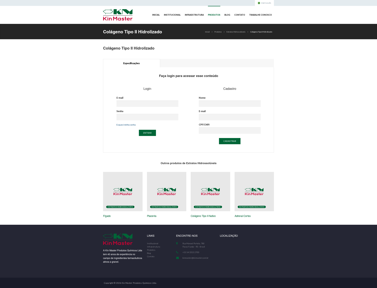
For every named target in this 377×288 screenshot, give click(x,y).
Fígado (107, 216)
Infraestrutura (194, 15)
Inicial (156, 15)
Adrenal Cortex (243, 216)
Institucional (172, 15)
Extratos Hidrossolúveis (235, 32)
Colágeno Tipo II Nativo (203, 216)
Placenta (151, 216)
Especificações (131, 63)
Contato (239, 15)
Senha (119, 111)
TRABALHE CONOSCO (260, 15)
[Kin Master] (118, 14)
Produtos (214, 15)
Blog (227, 15)
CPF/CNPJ (204, 124)
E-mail (119, 97)
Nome (202, 97)
